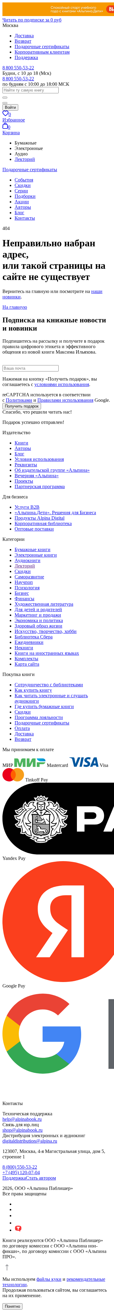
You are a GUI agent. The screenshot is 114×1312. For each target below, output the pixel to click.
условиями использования (61, 384)
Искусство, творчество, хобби (46, 631)
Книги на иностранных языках (47, 653)
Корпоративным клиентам (42, 52)
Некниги (24, 647)
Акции (22, 201)
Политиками (19, 400)
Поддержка (26, 57)
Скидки (23, 185)
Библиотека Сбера (34, 636)
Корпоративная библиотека (43, 523)
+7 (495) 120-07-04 (21, 1172)
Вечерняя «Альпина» (37, 475)
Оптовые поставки (34, 528)
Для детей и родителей (38, 609)
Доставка (24, 35)
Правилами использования (65, 400)
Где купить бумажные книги (44, 706)
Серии (21, 190)
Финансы (24, 598)
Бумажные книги (32, 549)
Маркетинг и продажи (38, 615)
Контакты (25, 218)
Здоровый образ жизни (38, 625)
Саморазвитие (29, 576)
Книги (21, 442)
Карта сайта (27, 664)
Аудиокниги (27, 560)
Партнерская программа (40, 486)
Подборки (25, 196)
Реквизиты (26, 464)
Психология (27, 587)
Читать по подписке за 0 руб (31, 19)
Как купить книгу (33, 690)
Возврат (23, 41)
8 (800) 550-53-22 (19, 1167)
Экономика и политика (39, 620)
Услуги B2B (27, 507)
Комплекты (26, 658)
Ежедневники (29, 642)
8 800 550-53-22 (18, 67)
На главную (14, 307)
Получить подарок (22, 406)
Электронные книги (36, 555)
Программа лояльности (39, 717)
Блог (19, 212)
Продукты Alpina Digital (39, 518)
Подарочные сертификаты (42, 46)
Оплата (22, 728)
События (24, 179)
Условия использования (39, 459)
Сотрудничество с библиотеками (49, 684)
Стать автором (41, 1177)
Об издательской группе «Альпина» (52, 470)
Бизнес (22, 593)
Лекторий (25, 159)
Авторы (23, 207)
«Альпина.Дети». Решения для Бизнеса (55, 512)
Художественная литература (44, 604)
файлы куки (48, 1279)
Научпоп (24, 582)
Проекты (24, 481)
